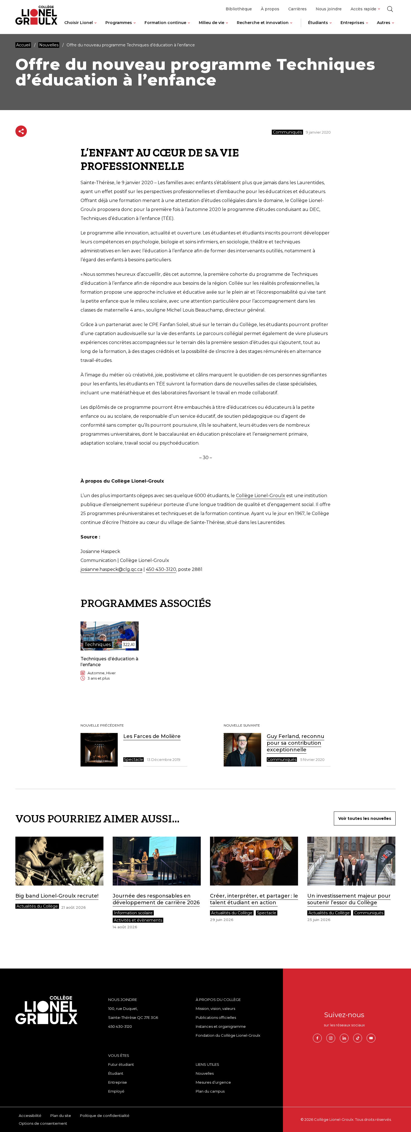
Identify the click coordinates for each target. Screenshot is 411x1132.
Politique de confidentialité (104, 1115)
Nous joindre (329, 8)
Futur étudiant (121, 1064)
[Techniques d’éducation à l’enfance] (110, 655)
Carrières (297, 8)
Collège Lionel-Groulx (260, 495)
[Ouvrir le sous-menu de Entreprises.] (367, 27)
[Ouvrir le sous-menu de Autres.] (393, 27)
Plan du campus (210, 1091)
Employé (116, 1091)
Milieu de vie (211, 22)
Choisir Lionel (78, 22)
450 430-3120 (161, 569)
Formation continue (165, 22)
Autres (383, 22)
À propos (270, 8)
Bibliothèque (239, 8)
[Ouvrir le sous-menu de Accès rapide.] (379, 9)
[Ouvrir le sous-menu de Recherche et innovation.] (291, 27)
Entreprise (117, 1082)
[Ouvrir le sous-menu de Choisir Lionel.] (95, 27)
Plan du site (60, 1115)
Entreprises (352, 22)
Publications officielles (216, 1017)
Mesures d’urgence (213, 1082)
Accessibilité (30, 1115)
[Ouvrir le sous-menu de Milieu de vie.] (227, 27)
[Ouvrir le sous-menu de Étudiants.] (330, 27)
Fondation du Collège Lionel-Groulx (228, 1035)
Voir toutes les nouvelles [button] (364, 818)
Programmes (118, 22)
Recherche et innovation (263, 22)
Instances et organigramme (221, 1026)
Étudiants (318, 22)
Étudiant (115, 1073)
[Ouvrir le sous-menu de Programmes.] (134, 27)
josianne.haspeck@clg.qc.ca (111, 569)
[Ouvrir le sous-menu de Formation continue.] (189, 27)
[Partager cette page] (21, 131)
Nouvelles (205, 1073)
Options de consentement (43, 1123)
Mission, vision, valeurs (215, 1008)
